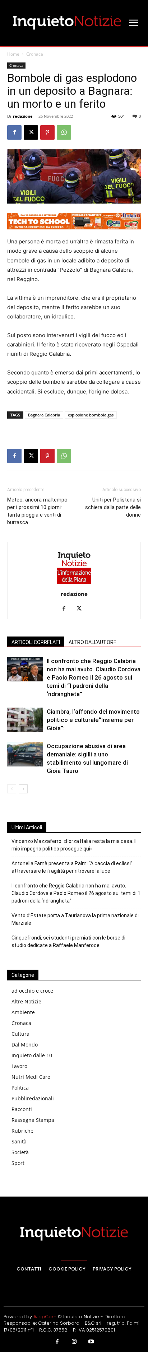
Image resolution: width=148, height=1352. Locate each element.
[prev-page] (11, 788)
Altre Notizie (26, 1001)
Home (13, 54)
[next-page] (23, 788)
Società (20, 1152)
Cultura (20, 1033)
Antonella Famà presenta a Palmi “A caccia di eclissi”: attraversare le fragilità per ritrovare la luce (72, 867)
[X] (31, 132)
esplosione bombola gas (91, 415)
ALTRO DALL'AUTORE (92, 642)
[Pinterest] (47, 132)
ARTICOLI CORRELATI (35, 642)
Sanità (19, 1141)
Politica (20, 1087)
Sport (17, 1163)
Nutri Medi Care (30, 1076)
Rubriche (22, 1130)
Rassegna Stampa (32, 1119)
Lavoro (19, 1066)
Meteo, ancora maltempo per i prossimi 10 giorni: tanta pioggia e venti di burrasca (37, 511)
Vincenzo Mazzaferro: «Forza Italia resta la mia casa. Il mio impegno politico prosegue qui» (74, 845)
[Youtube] (91, 1342)
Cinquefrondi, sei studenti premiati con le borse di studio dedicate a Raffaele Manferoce (68, 941)
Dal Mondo (24, 1044)
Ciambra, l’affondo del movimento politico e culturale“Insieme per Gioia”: (93, 720)
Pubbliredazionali (32, 1098)
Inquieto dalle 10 (31, 1055)
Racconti (21, 1109)
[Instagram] (74, 1342)
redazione (23, 116)
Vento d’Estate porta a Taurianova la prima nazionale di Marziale (75, 919)
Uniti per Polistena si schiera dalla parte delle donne (113, 507)
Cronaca (34, 54)
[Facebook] (14, 132)
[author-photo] (74, 584)
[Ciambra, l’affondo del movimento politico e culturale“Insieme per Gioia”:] (25, 720)
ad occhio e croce (32, 990)
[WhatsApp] (64, 132)
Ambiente (23, 1012)
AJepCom (44, 1316)
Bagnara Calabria (44, 415)
